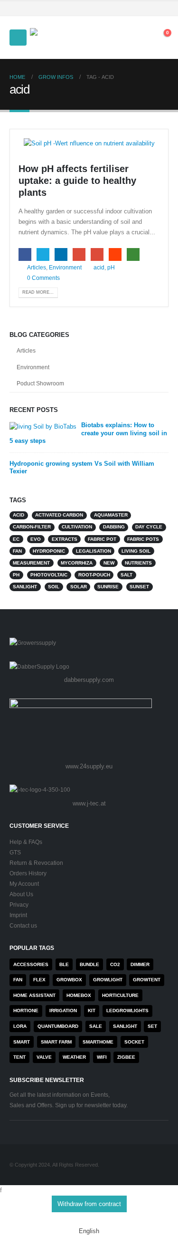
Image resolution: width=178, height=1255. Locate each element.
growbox (69, 979)
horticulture (120, 995)
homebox (78, 995)
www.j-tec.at (89, 803)
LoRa (20, 1026)
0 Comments (43, 278)
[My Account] (119, 37)
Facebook (25, 254)
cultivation (77, 526)
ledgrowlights (127, 1010)
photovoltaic (48, 574)
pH (111, 267)
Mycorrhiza (77, 562)
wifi (102, 1057)
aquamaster (111, 514)
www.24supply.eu (89, 766)
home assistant (34, 995)
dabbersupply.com (89, 679)
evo (35, 539)
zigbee (126, 1057)
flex (39, 979)
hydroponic (49, 551)
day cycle (148, 526)
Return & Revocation (36, 863)
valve (44, 1057)
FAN (17, 979)
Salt (126, 574)
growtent (146, 979)
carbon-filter (32, 526)
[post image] (89, 143)
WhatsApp (133, 254)
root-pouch (94, 574)
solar (78, 586)
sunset (139, 586)
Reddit (115, 254)
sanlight (25, 586)
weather (74, 1057)
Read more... (38, 292)
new (108, 562)
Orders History (28, 873)
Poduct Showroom (40, 383)
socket (134, 1041)
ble (64, 964)
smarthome (98, 1041)
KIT (91, 1010)
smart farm (56, 1041)
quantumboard (57, 1026)
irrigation (63, 1010)
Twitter (43, 254)
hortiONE (25, 1010)
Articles (36, 267)
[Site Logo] (56, 37)
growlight (107, 979)
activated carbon (59, 514)
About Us (21, 894)
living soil (136, 551)
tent (19, 1057)
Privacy (18, 904)
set (152, 1026)
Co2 (115, 964)
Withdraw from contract (89, 1203)
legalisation (93, 551)
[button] (18, 37)
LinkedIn (61, 254)
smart (21, 1041)
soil (53, 586)
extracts (64, 539)
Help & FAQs (25, 842)
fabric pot (102, 539)
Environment (65, 267)
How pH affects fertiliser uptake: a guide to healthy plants (77, 180)
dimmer (140, 964)
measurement (31, 562)
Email (97, 254)
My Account (24, 884)
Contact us (23, 925)
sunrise (108, 586)
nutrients (138, 562)
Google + (79, 254)
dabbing (114, 526)
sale (95, 1026)
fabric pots (143, 539)
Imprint (18, 915)
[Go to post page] (42, 426)
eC (16, 539)
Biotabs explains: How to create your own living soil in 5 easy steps (88, 433)
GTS (15, 852)
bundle (89, 964)
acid (99, 267)
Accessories (30, 964)
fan (17, 551)
